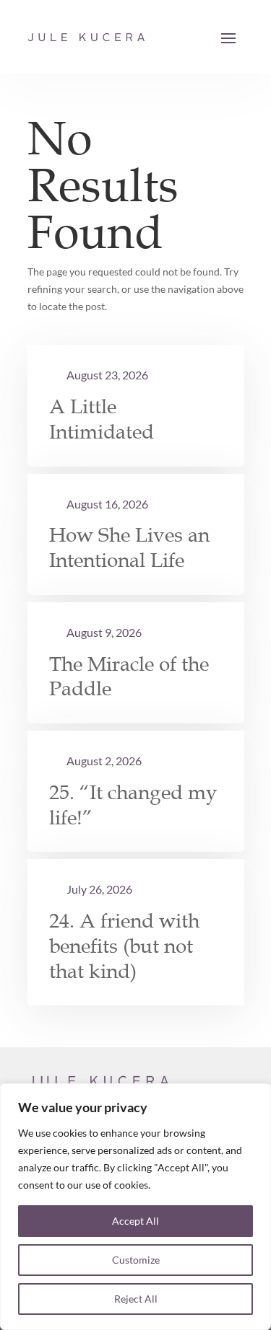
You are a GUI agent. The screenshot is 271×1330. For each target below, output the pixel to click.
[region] (135, 1206)
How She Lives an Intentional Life (129, 548)
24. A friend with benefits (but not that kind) (124, 946)
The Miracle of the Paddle (129, 677)
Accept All (135, 1221)
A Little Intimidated (101, 419)
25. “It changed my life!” (133, 805)
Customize (136, 1260)
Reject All (136, 1298)
